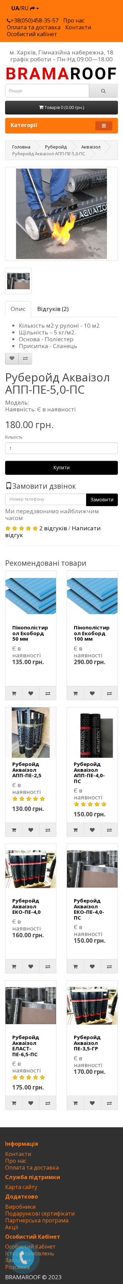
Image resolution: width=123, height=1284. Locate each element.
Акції (11, 1227)
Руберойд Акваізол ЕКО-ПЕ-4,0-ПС (89, 909)
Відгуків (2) (53, 309)
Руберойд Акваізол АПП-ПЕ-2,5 (26, 770)
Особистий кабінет (32, 34)
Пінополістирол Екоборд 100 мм (92, 633)
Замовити (102, 499)
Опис (18, 309)
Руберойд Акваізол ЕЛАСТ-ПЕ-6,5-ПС (25, 1046)
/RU (20, 8)
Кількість (14, 437)
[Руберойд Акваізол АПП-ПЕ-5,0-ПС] (61, 214)
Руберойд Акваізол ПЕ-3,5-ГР (87, 1043)
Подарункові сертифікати (39, 1213)
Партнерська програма (36, 1220)
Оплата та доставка (33, 27)
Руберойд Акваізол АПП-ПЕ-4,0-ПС (89, 772)
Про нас (73, 20)
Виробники (20, 1206)
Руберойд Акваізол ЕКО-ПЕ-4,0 (26, 906)
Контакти (78, 27)
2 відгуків (53, 528)
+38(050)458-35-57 (34, 20)
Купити (61, 467)
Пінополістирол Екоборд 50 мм (30, 633)
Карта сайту (21, 1187)
